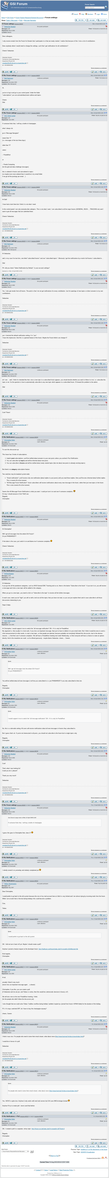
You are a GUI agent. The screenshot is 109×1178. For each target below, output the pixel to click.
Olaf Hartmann (8, 78)
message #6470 (20, 571)
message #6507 (20, 967)
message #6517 (20, 1024)
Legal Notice (53, 1170)
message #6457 (21, 113)
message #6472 (20, 618)
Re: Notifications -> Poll (12, 1116)
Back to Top (54, 1156)
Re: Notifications (9, 437)
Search (75, 14)
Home (105, 14)
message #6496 (21, 805)
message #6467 (20, 516)
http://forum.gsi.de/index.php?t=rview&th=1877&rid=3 (48, 1129)
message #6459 (21, 241)
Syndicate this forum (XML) (93, 1158)
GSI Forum (10, 17)
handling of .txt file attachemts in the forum (94, 1149)
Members (90, 14)
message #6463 (21, 400)
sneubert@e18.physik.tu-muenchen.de (14, 63)
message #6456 (21, 75)
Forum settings (9, 24)
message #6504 (20, 881)
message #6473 (20, 648)
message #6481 (20, 751)
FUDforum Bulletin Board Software (60, 1174)
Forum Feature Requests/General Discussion (29, 17)
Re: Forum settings (10, 75)
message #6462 (21, 367)
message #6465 (20, 437)
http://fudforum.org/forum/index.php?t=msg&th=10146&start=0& (58, 949)
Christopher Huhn (9, 440)
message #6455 (19, 24)
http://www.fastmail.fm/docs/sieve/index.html (69, 1036)
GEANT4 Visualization (88, 1152)
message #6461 (21, 323)
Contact (38, 1170)
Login (98, 14)
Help (82, 14)
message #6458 (21, 187)
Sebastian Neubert (10, 27)
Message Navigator (30, 20)
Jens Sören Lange (9, 116)
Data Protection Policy (66, 1170)
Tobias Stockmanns (10, 884)
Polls (20, 20)
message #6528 (20, 1071)
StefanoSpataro (9, 574)
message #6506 (20, 919)
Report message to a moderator (99, 68)
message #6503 (20, 857)
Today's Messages (12, 20)
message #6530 (24, 1116)
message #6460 (21, 278)
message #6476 (20, 698)
